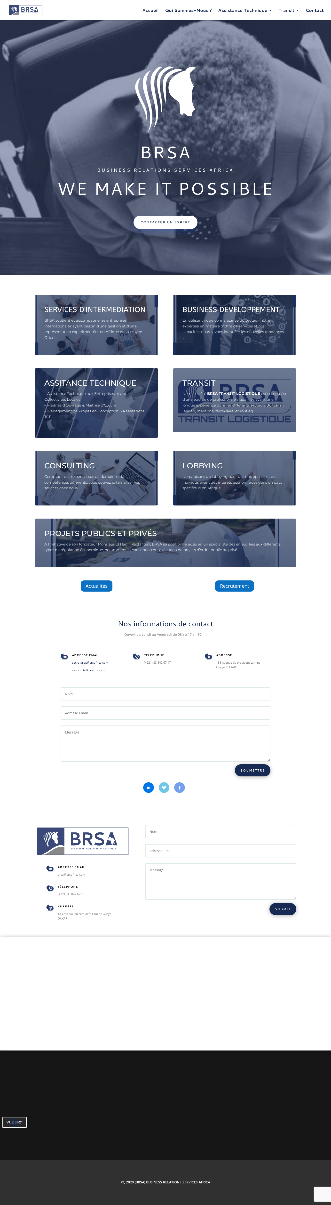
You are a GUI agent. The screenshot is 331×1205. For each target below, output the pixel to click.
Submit (283, 909)
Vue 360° (15, 1122)
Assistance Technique (242, 10)
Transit (286, 10)
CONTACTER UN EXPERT (165, 222)
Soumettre (252, 770)
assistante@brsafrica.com (89, 670)
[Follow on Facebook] (179, 787)
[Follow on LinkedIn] (148, 787)
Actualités (97, 586)
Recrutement (234, 586)
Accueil (150, 10)
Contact (315, 10)
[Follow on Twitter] (164, 787)
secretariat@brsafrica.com (90, 662)
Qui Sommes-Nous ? (188, 10)
